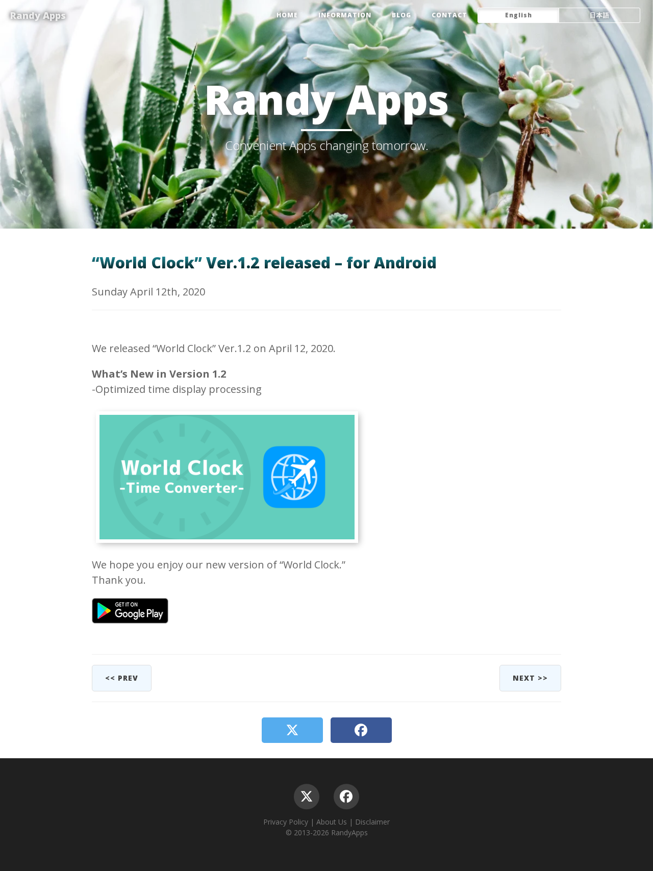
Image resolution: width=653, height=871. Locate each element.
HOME (287, 15)
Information (344, 15)
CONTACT (449, 15)
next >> (530, 678)
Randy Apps (38, 15)
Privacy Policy (285, 822)
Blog (401, 15)
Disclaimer (372, 822)
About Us (331, 822)
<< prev (121, 678)
